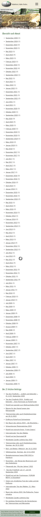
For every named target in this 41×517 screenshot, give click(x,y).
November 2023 (11, 48)
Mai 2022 (9, 78)
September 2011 (12, 280)
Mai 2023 (9, 51)
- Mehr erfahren (32, 515)
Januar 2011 (10, 290)
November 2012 (11, 246)
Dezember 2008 (11, 317)
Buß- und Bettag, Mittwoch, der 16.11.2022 (21, 449)
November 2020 (11, 108)
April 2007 (9, 357)
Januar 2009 (10, 313)
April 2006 (9, 377)
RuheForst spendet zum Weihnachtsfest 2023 (22, 405)
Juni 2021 (9, 102)
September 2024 (12, 41)
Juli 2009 (9, 303)
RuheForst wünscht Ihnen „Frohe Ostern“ (21, 429)
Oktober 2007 (11, 347)
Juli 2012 (9, 253)
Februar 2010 (11, 296)
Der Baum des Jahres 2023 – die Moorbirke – (22, 423)
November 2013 (11, 223)
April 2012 (9, 263)
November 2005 (11, 384)
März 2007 (9, 360)
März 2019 (9, 142)
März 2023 (9, 58)
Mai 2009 (9, 306)
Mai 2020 (9, 119)
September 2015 (12, 199)
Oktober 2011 (10, 276)
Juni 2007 (9, 353)
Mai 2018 (9, 149)
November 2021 (11, 95)
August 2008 (10, 327)
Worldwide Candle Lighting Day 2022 (19, 440)
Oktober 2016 (11, 182)
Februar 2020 (11, 129)
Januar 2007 (10, 363)
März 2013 (9, 239)
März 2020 (9, 125)
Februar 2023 (11, 61)
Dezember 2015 (11, 192)
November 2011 (11, 273)
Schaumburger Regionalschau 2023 (19, 426)
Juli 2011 (9, 283)
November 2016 (11, 179)
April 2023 (9, 55)
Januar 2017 (10, 172)
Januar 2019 (10, 145)
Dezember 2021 (11, 92)
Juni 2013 (9, 229)
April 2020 (9, 122)
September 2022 (12, 75)
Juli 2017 (9, 159)
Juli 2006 (9, 374)
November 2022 (11, 68)
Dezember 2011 (11, 269)
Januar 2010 (10, 300)
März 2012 (9, 266)
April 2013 (9, 236)
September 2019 (12, 139)
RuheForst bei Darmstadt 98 (16, 436)
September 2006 (12, 370)
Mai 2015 (9, 202)
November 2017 (11, 155)
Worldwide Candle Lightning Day (17, 498)
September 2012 (12, 249)
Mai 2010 (9, 293)
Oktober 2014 (11, 216)
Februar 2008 (11, 337)
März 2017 (9, 169)
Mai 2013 (9, 233)
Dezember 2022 (11, 65)
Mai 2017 (9, 162)
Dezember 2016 (11, 176)
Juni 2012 (9, 256)
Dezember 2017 (11, 152)
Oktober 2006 (11, 367)
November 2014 (11, 212)
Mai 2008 (9, 330)
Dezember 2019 (11, 132)
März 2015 (9, 209)
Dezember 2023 (11, 45)
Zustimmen (32, 512)
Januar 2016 (10, 189)
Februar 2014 (11, 219)
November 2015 (11, 196)
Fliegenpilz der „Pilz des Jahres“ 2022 (19, 466)
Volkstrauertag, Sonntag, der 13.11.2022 (20, 452)
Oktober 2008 (11, 323)
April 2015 (9, 206)
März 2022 (9, 85)
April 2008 (9, 333)
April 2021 (9, 105)
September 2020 (12, 115)
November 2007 (11, 343)
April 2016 (9, 186)
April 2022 (9, 82)
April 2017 (9, 165)
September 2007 (12, 350)
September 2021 (12, 98)
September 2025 (12, 38)
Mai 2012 (9, 259)
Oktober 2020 (11, 112)
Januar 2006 (10, 380)
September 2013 (12, 226)
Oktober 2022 (11, 71)
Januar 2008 (10, 340)
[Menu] (36, 4)
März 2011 (9, 286)
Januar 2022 (10, 88)
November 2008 (11, 320)
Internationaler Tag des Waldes (17, 433)
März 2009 (9, 310)
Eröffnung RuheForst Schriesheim (18, 419)
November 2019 (11, 135)
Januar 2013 (10, 243)
